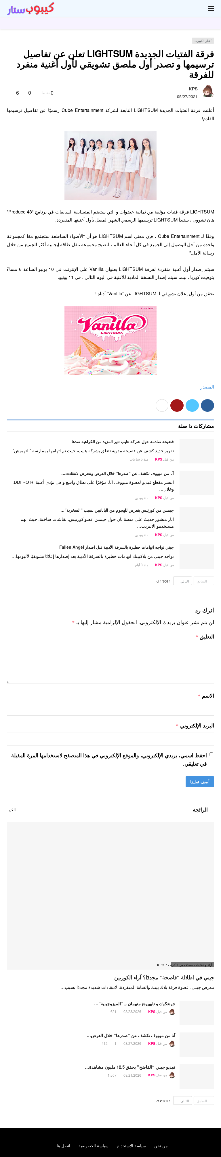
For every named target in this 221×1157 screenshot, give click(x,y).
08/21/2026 (132, 1075)
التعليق (204, 636)
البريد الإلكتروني (195, 725)
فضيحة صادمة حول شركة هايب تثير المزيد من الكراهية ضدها (123, 441)
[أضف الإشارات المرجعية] (9, 92)
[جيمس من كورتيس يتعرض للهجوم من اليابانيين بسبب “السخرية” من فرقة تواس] (197, 519)
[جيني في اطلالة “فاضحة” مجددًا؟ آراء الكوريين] (110, 896)
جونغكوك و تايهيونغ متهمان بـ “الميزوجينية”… (134, 1003)
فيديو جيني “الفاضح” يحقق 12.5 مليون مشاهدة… (130, 1067)
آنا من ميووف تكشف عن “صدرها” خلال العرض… (131, 1035)
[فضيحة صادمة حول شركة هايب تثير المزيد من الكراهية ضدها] (197, 451)
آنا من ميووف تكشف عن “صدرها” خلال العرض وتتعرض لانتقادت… (117, 473)
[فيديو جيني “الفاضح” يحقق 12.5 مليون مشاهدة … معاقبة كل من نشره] (197, 1076)
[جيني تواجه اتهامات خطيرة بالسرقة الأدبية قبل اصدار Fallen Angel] (197, 556)
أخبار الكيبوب (203, 40)
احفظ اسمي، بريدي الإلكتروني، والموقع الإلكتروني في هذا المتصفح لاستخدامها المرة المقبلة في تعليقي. (109, 759)
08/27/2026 (132, 1043)
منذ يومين (141, 497)
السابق (202, 580)
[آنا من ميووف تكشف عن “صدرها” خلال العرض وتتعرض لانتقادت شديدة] (197, 483)
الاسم (206, 695)
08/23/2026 (132, 1011)
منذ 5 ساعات (138, 459)
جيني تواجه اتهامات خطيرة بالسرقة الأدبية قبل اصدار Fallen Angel (116, 547)
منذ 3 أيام (141, 564)
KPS (193, 89)
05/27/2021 (187, 96)
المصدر (207, 386)
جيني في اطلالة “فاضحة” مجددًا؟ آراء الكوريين (164, 977)
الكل (12, 809)
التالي (184, 580)
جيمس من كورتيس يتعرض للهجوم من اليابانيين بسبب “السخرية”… (117, 510)
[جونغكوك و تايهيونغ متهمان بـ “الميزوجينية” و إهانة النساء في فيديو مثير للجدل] (197, 1013)
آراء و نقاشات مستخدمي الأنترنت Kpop (191, 964)
